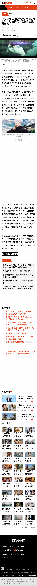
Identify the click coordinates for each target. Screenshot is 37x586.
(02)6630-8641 (24, 351)
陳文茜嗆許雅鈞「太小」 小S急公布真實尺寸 (18, 281)
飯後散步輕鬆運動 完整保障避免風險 (17, 472)
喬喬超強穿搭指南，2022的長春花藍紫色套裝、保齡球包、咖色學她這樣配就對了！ (18, 287)
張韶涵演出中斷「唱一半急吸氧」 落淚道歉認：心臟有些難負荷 (29, 497)
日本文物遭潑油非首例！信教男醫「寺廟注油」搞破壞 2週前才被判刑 (29, 472)
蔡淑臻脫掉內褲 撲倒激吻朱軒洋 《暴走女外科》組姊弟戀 (18, 276)
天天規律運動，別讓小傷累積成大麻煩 (17, 447)
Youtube (21, 554)
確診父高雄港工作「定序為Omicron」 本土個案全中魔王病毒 (21, 318)
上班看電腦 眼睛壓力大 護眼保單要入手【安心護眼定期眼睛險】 (6, 459)
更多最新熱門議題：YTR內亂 (17, 333)
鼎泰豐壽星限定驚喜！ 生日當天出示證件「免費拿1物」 (18, 434)
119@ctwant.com (22, 353)
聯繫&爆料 (20, 547)
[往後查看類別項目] (32, 7)
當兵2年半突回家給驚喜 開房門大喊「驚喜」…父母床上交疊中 (20, 329)
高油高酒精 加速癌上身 (18, 497)
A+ (4, 64)
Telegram (8, 558)
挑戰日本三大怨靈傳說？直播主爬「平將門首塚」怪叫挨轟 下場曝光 (17, 510)
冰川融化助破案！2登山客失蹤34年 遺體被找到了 (6, 497)
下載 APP (27, 3)
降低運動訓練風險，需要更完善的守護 (6, 510)
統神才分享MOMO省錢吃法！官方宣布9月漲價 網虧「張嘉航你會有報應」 (29, 447)
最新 (10, 7)
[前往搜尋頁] (34, 3)
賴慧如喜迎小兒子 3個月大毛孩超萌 (16, 271)
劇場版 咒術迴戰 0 (9, 35)
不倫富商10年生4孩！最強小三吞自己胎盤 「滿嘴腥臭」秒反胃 (6, 485)
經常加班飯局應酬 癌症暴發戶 (29, 485)
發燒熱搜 (19, 550)
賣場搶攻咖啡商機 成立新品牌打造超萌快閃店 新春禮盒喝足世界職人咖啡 (18, 266)
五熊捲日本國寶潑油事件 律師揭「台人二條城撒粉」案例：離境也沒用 (6, 522)
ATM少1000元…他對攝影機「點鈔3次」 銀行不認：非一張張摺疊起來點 (21, 323)
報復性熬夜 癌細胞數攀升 (15, 342)
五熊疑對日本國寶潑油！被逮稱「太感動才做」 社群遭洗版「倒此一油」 (7, 434)
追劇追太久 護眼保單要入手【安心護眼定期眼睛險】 (29, 510)
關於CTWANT (8, 547)
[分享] (2, 568)
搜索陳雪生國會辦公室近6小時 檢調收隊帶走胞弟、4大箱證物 (18, 485)
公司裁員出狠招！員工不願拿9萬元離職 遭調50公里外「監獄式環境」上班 (18, 522)
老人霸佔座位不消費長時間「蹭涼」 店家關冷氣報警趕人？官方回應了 (6, 472)
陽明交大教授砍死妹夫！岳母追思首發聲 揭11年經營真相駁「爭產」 (6, 447)
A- (9, 64)
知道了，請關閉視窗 (30, 575)
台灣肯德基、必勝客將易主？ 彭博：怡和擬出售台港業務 (20, 337)
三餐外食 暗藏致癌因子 (29, 434)
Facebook (9, 554)
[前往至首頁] (7, 3)
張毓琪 (8, 28)
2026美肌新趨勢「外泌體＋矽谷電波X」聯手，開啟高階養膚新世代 (29, 459)
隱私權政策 (8, 582)
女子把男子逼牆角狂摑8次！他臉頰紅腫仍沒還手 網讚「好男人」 (18, 459)
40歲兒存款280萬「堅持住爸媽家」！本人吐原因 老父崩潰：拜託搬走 (30, 522)
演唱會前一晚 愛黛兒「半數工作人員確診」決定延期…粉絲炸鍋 (20, 312)
